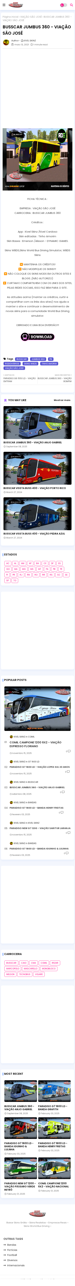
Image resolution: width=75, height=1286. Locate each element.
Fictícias (12, 1250)
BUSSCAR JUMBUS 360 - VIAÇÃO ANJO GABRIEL (32, 442)
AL (15, 563)
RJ (21, 574)
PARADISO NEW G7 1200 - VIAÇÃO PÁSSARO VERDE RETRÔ (20, 1186)
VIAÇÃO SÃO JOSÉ (31, 17)
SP (7, 580)
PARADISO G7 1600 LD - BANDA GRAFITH (52, 1108)
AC (7, 563)
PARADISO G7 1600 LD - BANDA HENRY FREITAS (36, 807)
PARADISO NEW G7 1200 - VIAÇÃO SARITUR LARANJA (40, 828)
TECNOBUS (24, 974)
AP (30, 563)
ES (59, 563)
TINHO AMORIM (49, 363)
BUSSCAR (22, 359)
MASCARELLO (30, 968)
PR (14, 574)
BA (37, 563)
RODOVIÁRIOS (12, 363)
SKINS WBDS (30, 363)
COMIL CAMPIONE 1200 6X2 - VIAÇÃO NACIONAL (53, 1185)
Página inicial (10, 17)
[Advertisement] (37, 88)
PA (47, 569)
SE (66, 574)
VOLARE (39, 974)
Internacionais (16, 1265)
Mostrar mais (62, 400)
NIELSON (10, 974)
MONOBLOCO (48, 968)
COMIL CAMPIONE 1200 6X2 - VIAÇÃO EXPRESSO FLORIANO (35, 744)
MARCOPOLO (12, 968)
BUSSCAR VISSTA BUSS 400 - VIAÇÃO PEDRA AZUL (34, 533)
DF (52, 563)
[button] (71, 5)
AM (22, 563)
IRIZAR (55, 962)
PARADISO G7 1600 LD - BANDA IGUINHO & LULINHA (39, 848)
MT (39, 569)
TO (14, 580)
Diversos (12, 1260)
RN (28, 574)
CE (45, 563)
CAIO (23, 962)
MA (15, 569)
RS (51, 574)
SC (58, 574)
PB (51, 359)
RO (36, 574)
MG (24, 569)
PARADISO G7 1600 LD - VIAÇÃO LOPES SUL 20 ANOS (40, 767)
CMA (33, 962)
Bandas (11, 1245)
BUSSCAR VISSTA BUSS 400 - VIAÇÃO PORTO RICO (34, 488)
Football (12, 1255)
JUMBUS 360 (38, 359)
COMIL (44, 962)
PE (61, 569)
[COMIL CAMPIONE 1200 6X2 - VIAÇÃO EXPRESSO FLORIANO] (37, 708)
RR (43, 574)
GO (8, 569)
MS (31, 569)
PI (7, 574)
